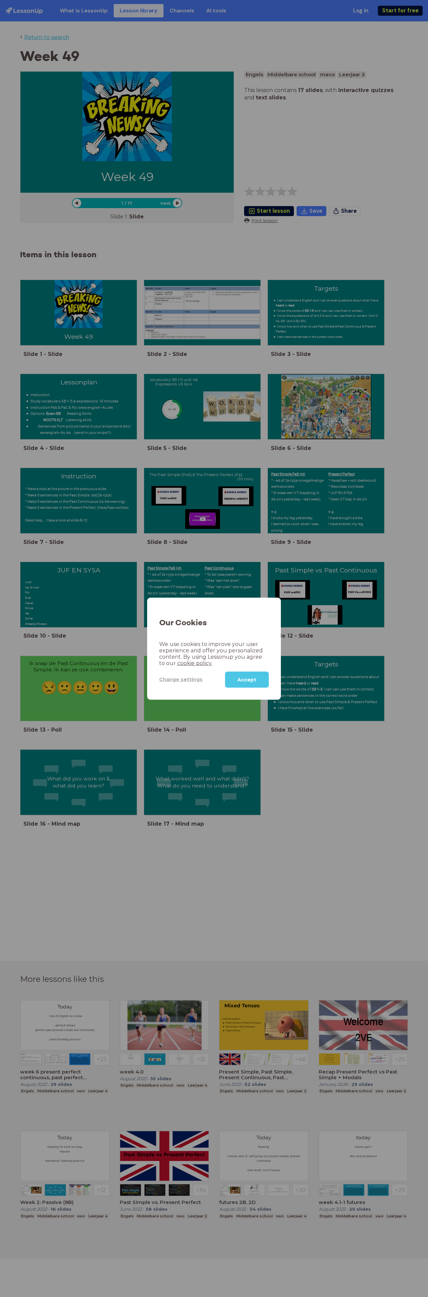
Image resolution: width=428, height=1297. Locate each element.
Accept (246, 679)
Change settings (181, 679)
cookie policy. (194, 663)
